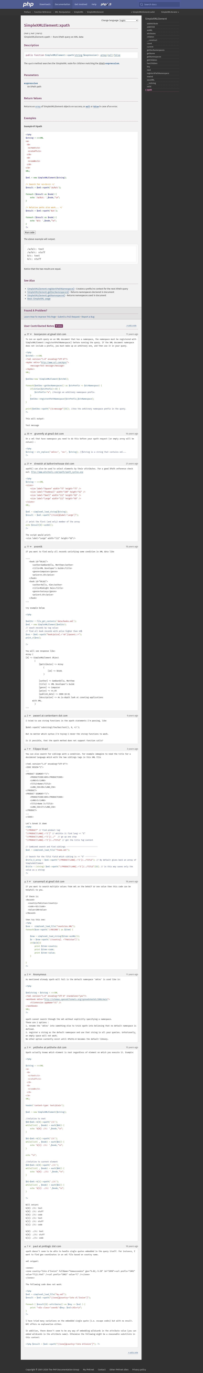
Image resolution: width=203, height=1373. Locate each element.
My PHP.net (88, 1369)
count (149, 43)
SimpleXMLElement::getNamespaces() (46, 295)
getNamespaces (154, 57)
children (150, 37)
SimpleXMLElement (95, 12)
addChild (151, 27)
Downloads (44, 4)
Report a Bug (87, 316)
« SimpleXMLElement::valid (143, 12)
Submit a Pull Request (69, 316)
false (117, 55)
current (150, 47)
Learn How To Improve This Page (40, 316)
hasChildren (152, 63)
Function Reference (42, 12)
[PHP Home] (28, 4)
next (149, 70)
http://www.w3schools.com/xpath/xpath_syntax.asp (57, 472)
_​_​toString (151, 83)
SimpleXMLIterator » (170, 12)
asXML (149, 30)
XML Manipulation (62, 12)
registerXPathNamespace (158, 73)
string (78, 55)
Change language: (110, 20)
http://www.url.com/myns (54, 362)
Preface (27, 12)
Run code (30, 232)
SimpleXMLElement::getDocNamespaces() (48, 292)
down (31, 334)
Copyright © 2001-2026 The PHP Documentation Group (52, 1369)
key (148, 67)
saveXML (151, 80)
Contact (102, 1369)
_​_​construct (152, 40)
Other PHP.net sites (119, 1369)
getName (151, 53)
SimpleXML (78, 12)
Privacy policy (139, 1369)
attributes (151, 33)
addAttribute (152, 23)
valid (149, 86)
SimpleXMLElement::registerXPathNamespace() (50, 288)
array (103, 55)
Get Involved (81, 4)
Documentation (62, 4)
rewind (150, 76)
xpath (149, 90)
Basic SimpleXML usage (39, 298)
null (110, 55)
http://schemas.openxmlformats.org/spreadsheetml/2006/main (75, 999)
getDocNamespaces (155, 50)
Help (94, 4)
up (25, 334)
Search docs (150, 4)
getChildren (152, 60)
